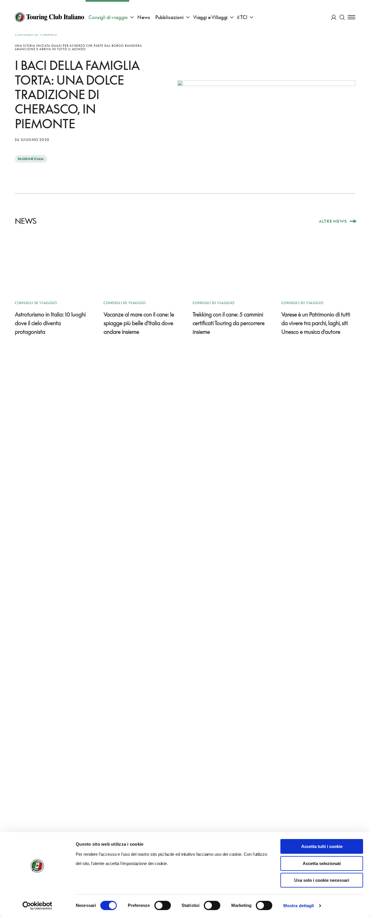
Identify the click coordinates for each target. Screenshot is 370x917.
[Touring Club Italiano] (49, 17)
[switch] (162, 905)
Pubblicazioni (169, 17)
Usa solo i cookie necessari (321, 880)
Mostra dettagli (298, 905)
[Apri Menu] (351, 17)
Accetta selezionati (322, 863)
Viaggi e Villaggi (210, 17)
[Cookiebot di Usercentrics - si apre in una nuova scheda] (37, 905)
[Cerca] (342, 17)
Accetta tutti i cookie (322, 846)
